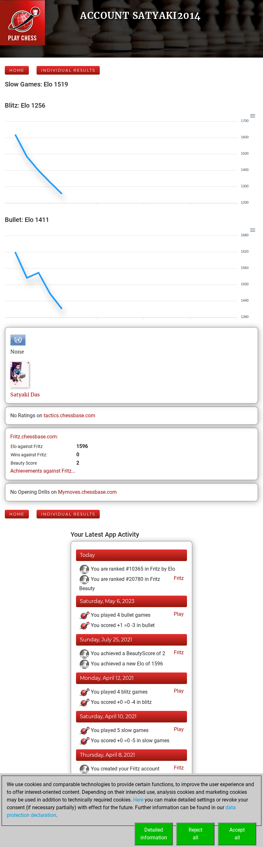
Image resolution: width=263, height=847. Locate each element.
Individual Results (68, 70)
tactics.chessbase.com (69, 415)
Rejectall (195, 834)
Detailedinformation (153, 834)
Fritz (178, 578)
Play (178, 614)
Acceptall (237, 834)
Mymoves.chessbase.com (87, 492)
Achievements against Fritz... (42, 471)
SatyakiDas (25, 394)
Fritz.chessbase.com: (34, 437)
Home (16, 70)
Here (138, 800)
